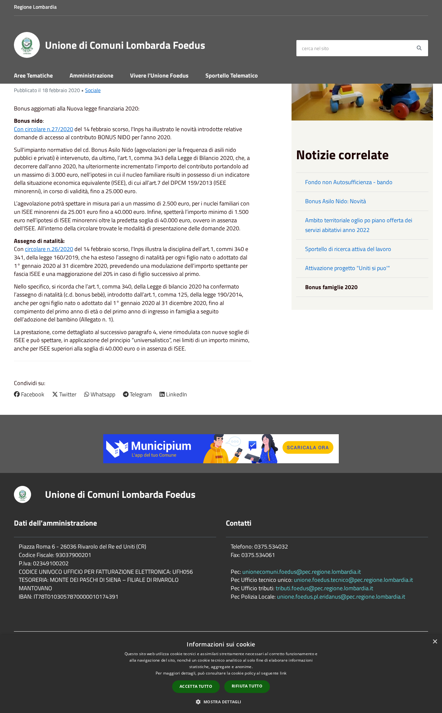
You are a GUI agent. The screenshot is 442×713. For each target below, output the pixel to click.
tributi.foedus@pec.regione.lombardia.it (324, 588)
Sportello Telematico (231, 75)
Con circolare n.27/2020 (43, 129)
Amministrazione (91, 75)
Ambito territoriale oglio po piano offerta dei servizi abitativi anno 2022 (358, 225)
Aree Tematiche (33, 75)
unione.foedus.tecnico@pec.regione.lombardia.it (353, 579)
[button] (221, 701)
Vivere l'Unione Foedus (159, 75)
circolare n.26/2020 (49, 249)
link (283, 673)
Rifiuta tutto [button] (247, 686)
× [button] (434, 641)
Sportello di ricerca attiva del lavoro (348, 249)
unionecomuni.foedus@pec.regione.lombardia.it (301, 571)
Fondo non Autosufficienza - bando (348, 182)
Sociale (93, 90)
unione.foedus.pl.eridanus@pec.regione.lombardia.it (341, 596)
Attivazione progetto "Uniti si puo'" (347, 268)
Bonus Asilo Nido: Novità (335, 201)
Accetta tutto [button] (196, 686)
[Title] (221, 448)
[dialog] (221, 674)
